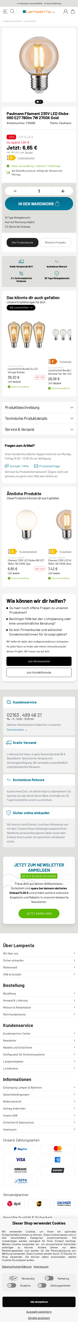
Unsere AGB (10, 1115)
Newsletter (9, 1040)
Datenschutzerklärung (17, 1266)
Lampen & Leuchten (12, 21)
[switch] (13, 1278)
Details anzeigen (39, 1318)
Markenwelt (10, 967)
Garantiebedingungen (16, 1094)
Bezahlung (9, 993)
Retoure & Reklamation (17, 1007)
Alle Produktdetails (22, 242)
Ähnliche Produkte (55, 242)
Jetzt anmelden (39, 913)
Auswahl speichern (39, 1311)
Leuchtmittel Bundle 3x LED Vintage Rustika (23, 370)
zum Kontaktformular (39, 672)
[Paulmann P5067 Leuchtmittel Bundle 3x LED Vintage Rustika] (26, 334)
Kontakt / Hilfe (19, 466)
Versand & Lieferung (15, 1000)
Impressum (9, 1129)
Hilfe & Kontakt (12, 974)
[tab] (37, 102)
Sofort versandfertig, (36, 166)
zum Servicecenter (39, 661)
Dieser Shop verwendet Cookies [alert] (39, 1223)
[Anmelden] (65, 11)
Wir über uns (10, 953)
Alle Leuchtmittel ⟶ (21, 307)
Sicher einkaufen (13, 960)
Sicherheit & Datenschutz (18, 1122)
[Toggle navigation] (5, 11)
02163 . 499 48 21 (24, 715)
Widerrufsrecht (12, 1101)
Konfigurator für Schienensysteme (24, 1054)
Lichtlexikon (10, 1068)
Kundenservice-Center (16, 1033)
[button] (26, 334)
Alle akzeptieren (39, 1301)
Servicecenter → (17, 729)
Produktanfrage (49, 466)
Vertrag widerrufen (14, 1108)
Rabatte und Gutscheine (17, 1047)
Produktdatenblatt (26, 158)
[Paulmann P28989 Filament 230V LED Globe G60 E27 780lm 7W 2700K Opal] (26, 525)
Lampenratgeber (13, 1061)
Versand (29, 152)
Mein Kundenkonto (14, 1014)
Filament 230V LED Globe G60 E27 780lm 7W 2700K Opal (26, 562)
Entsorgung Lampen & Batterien (22, 1087)
